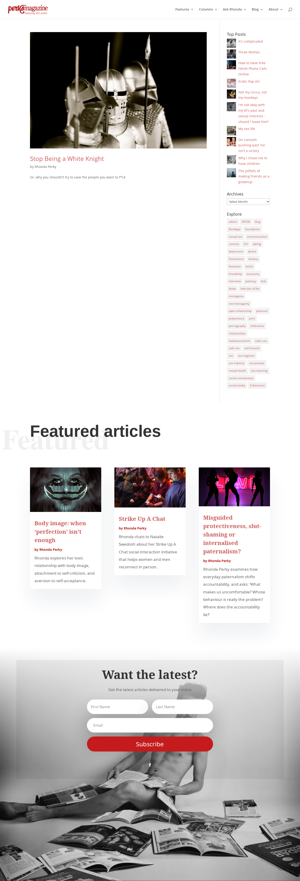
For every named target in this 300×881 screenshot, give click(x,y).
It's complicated (250, 41)
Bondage (234, 229)
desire (252, 251)
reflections (257, 326)
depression (236, 251)
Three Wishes (249, 52)
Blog (255, 9)
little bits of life (249, 289)
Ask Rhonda (232, 9)
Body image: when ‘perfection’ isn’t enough (60, 531)
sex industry (236, 363)
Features (182, 9)
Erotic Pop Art (249, 81)
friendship (235, 274)
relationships (237, 333)
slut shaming (259, 371)
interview (235, 281)
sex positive (256, 363)
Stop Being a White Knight (67, 158)
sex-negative (246, 356)
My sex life (246, 128)
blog (257, 222)
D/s (246, 244)
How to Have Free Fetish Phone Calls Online (252, 68)
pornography (237, 326)
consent (234, 244)
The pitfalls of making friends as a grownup (253, 176)
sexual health (237, 371)
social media (237, 385)
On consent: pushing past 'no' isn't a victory (251, 145)
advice (233, 222)
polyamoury (236, 318)
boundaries (252, 229)
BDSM (246, 222)
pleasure (262, 311)
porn (252, 318)
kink (263, 281)
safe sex (234, 348)
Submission (257, 385)
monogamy (236, 296)
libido (232, 289)
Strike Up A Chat (142, 518)
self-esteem (252, 348)
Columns (206, 9)
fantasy (253, 259)
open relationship (240, 311)
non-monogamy (239, 304)
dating (257, 244)
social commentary (241, 378)
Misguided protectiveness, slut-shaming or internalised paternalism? (232, 534)
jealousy (250, 281)
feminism (235, 266)
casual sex (235, 237)
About (273, 9)
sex (231, 356)
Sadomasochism (239, 341)
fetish (249, 266)
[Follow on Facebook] (150, 765)
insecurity (253, 274)
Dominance (236, 259)
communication (257, 237)
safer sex (261, 341)
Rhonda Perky (45, 166)
